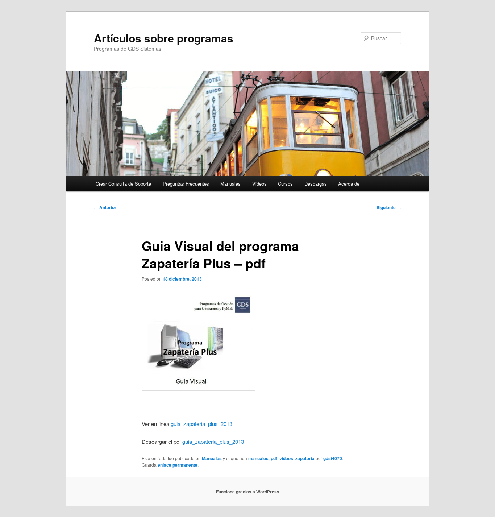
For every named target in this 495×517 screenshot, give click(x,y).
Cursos (285, 183)
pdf (274, 458)
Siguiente (389, 207)
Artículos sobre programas (163, 38)
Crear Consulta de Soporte (123, 183)
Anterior (105, 207)
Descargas (315, 183)
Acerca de (348, 183)
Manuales (230, 183)
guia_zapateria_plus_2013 (201, 423)
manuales (258, 458)
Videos (259, 183)
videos (286, 458)
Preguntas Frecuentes (186, 183)
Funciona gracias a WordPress (247, 491)
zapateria (305, 458)
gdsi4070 (332, 458)
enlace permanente (177, 465)
